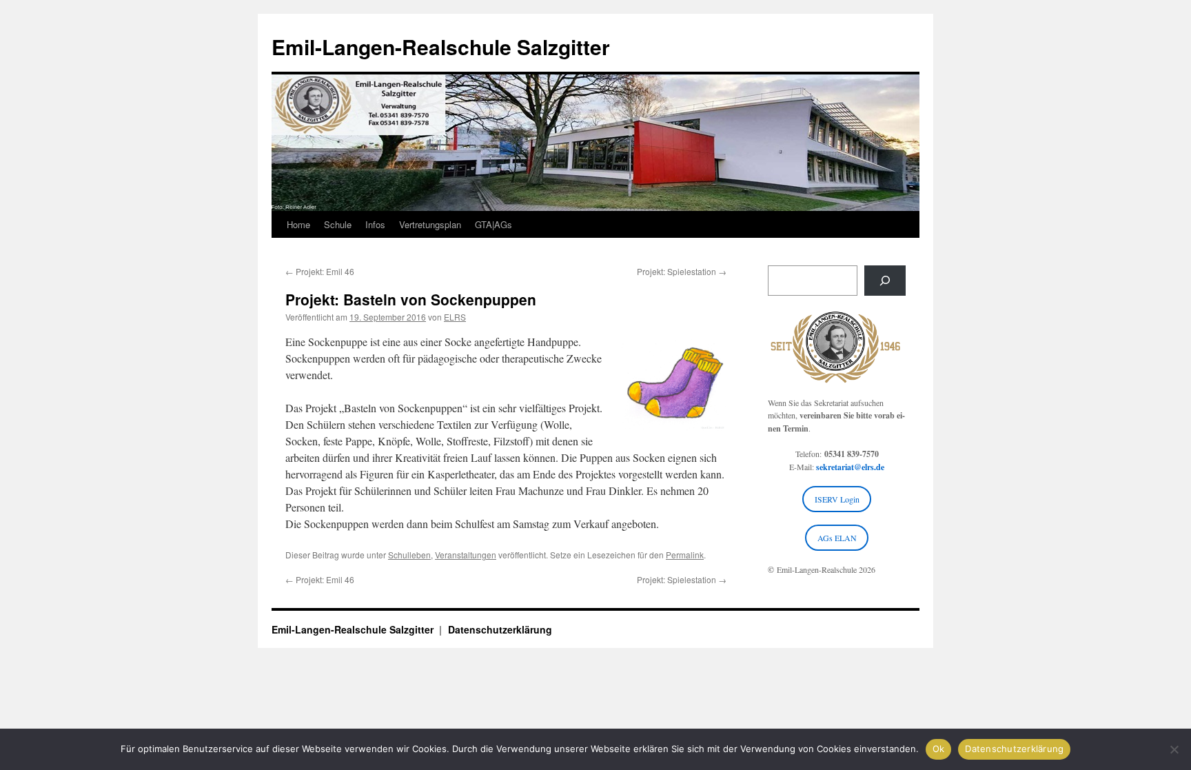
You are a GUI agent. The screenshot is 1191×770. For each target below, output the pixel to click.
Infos (375, 224)
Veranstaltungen (465, 554)
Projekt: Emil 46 (319, 271)
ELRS (455, 317)
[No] (1174, 749)
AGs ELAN (837, 537)
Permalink (685, 554)
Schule (338, 224)
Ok (939, 748)
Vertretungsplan (430, 224)
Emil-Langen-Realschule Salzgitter (441, 46)
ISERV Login (837, 499)
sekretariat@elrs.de (850, 467)
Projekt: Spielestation (681, 271)
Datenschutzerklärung (500, 629)
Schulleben (409, 554)
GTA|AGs (493, 224)
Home (298, 224)
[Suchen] (885, 280)
